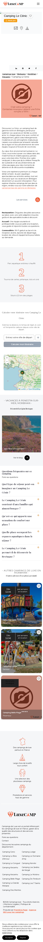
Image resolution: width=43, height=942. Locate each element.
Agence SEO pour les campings (19, 911)
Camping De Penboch (31, 879)
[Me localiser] (38, 337)
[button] (22, 372)
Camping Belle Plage (11, 879)
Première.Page (20, 910)
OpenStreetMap (34, 389)
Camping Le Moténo (30, 874)
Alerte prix (12, 20)
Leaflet (23, 389)
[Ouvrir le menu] (38, 3)
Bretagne (21, 74)
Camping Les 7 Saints (31, 883)
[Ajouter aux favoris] (30, 16)
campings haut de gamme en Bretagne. (19, 188)
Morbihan (32, 74)
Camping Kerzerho (10, 867)
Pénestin (6, 77)
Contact (5, 841)
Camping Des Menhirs (11, 890)
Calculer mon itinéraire (22, 344)
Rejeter (23, 938)
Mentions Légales (11, 904)
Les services (21, 200)
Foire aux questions (10, 837)
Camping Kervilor (29, 863)
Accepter (9, 938)
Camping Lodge (28, 852)
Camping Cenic (8, 852)
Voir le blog (18, 458)
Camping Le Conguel (11, 863)
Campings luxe (8, 74)
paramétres (7, 933)
